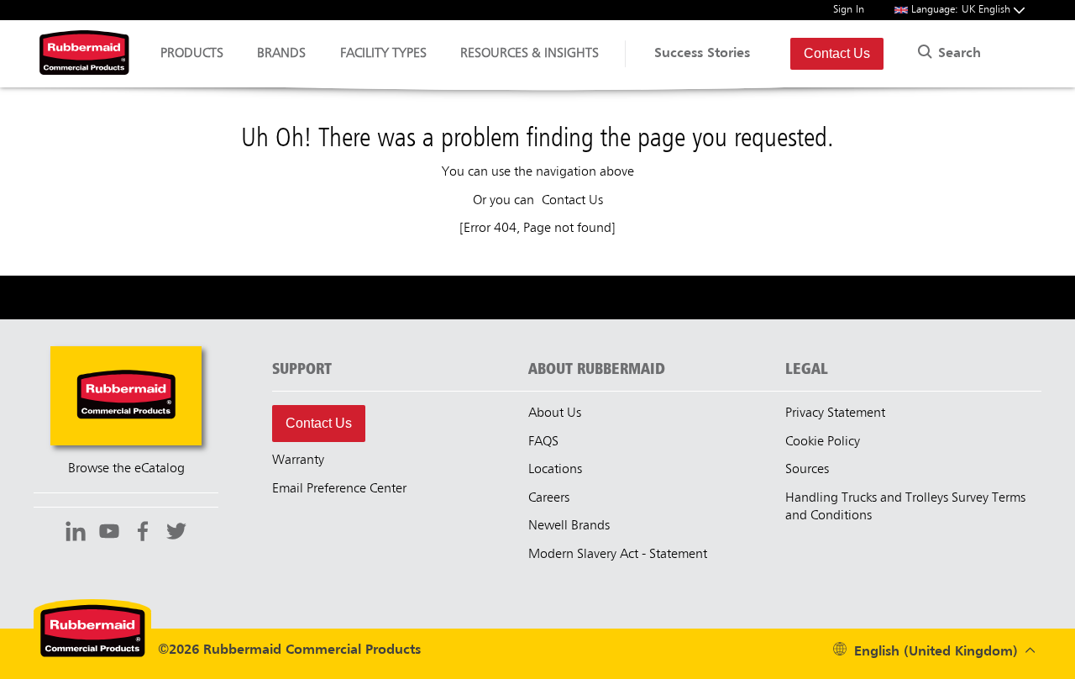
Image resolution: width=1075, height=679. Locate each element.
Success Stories (702, 54)
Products (191, 54)
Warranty (298, 460)
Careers (548, 498)
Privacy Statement (835, 413)
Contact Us (837, 53)
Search (957, 54)
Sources (807, 469)
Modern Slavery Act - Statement (617, 554)
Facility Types (383, 54)
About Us (554, 413)
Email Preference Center (339, 489)
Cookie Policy (822, 442)
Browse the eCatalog (126, 469)
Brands (281, 54)
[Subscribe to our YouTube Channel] (109, 533)
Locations (555, 469)
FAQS (543, 442)
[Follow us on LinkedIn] (75, 533)
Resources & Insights (529, 54)
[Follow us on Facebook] (143, 533)
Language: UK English (962, 9)
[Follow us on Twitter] (176, 533)
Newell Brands (569, 526)
